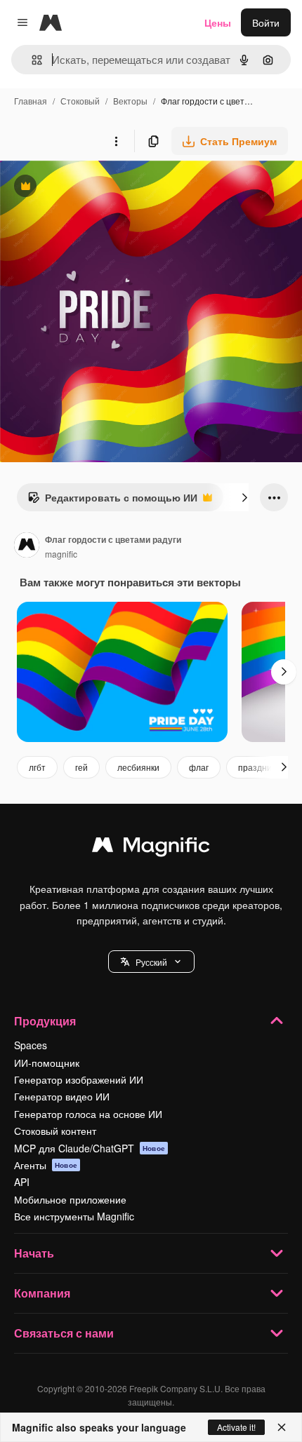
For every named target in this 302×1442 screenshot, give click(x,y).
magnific (61, 554)
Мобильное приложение (70, 1199)
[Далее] (244, 497)
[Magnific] (151, 847)
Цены (217, 22)
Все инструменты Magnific (74, 1216)
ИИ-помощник (46, 1063)
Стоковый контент (55, 1131)
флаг (199, 767)
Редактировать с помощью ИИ (112, 500)
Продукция (45, 1021)
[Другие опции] (116, 141)
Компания (42, 1293)
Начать (34, 1253)
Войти (266, 22)
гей (81, 767)
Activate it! (236, 1427)
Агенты (45, 1165)
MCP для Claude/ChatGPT (89, 1148)
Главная (30, 101)
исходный (94, 187)
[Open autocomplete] (31, 60)
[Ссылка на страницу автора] (26, 546)
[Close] (281, 1427)
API (21, 1182)
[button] (151, 961)
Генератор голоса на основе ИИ (88, 1114)
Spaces (30, 1045)
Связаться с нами (64, 1333)
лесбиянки (138, 767)
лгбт (37, 767)
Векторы (130, 101)
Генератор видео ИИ (62, 1096)
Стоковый (80, 101)
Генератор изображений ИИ (78, 1079)
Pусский (151, 962)
